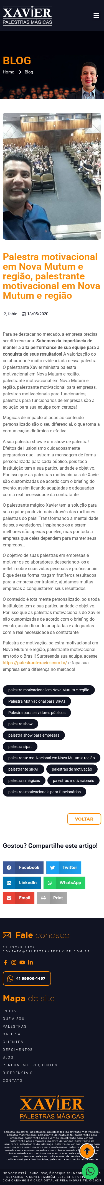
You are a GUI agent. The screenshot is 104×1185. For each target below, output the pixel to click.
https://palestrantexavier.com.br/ (35, 662)
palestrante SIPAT (23, 769)
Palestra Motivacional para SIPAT (36, 701)
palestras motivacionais (73, 780)
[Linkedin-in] (30, 962)
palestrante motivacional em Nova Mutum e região (51, 758)
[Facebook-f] (5, 962)
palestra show (20, 724)
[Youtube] (22, 962)
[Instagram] (14, 962)
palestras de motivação (72, 769)
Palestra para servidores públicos (36, 712)
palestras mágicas (24, 780)
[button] (97, 15)
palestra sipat (20, 746)
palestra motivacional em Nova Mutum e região (48, 690)
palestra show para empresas (33, 735)
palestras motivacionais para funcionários (44, 792)
